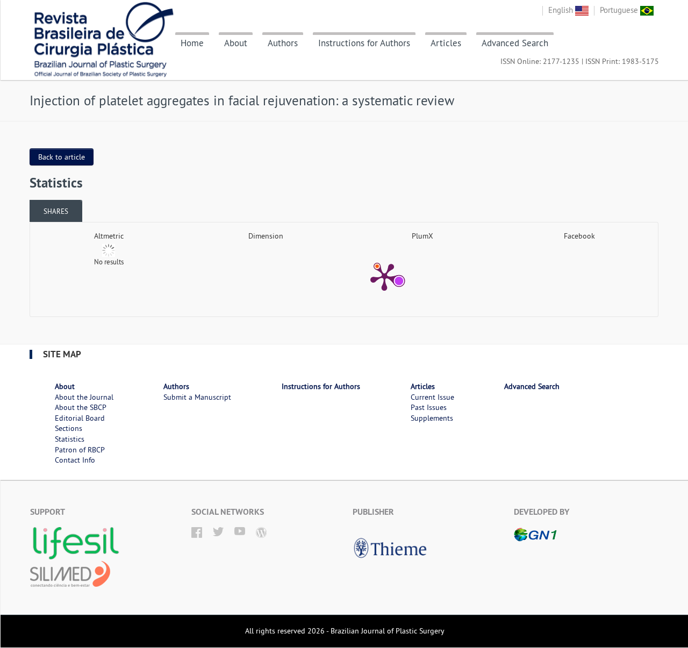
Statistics (69, 439)
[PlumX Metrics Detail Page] (384, 276)
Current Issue (432, 397)
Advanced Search (515, 43)
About (235, 43)
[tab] (56, 211)
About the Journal (84, 397)
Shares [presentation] (56, 211)
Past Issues (429, 407)
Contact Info (75, 460)
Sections (68, 428)
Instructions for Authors (364, 43)
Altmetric (109, 236)
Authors (283, 43)
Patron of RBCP (80, 450)
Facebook (579, 236)
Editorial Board (80, 418)
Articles (446, 43)
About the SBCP (80, 407)
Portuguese (620, 10)
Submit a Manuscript (197, 397)
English (561, 10)
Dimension (265, 236)
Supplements (432, 418)
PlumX (422, 236)
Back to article (61, 157)
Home (192, 43)
